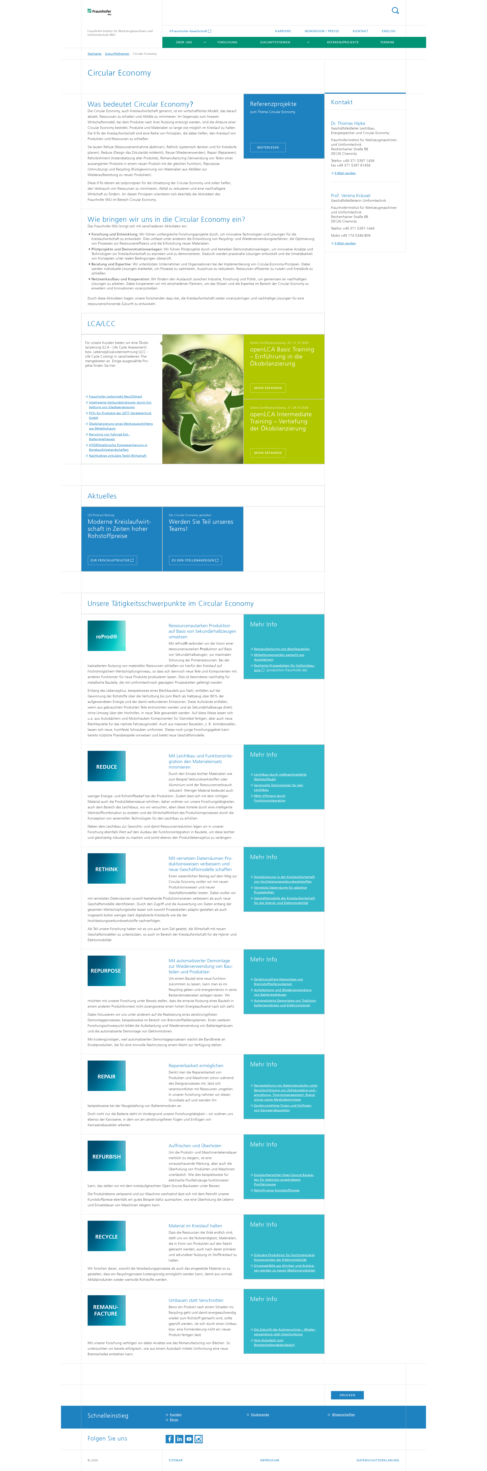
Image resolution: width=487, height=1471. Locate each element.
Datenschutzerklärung (378, 1460)
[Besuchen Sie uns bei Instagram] (199, 1439)
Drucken (347, 1395)
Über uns (184, 42)
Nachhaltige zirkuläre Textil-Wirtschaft (117, 455)
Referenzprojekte (343, 42)
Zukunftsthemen (275, 42)
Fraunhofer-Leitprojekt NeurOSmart (115, 396)
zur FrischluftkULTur (110, 560)
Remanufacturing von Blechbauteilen (282, 649)
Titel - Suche (395, 10)
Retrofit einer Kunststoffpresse (277, 1190)
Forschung (228, 42)
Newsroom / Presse (322, 31)
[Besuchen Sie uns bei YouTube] (189, 1439)
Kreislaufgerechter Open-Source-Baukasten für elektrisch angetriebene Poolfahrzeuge (284, 1179)
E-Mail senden (345, 173)
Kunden (176, 1414)
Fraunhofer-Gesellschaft (189, 31)
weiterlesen (268, 147)
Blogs (174, 1419)
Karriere (283, 31)
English (389, 31)
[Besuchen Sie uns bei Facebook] (170, 1439)
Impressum (269, 1460)
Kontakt (360, 31)
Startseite (94, 54)
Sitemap (176, 1460)
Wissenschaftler (343, 1414)
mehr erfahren (268, 388)
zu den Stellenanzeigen (193, 560)
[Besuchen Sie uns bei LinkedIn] (179, 1439)
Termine (387, 42)
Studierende (260, 1414)
